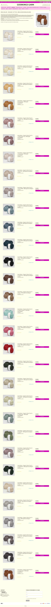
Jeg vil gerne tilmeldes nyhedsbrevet (31, 598)
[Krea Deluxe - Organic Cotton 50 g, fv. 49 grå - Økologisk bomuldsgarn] (9, 524)
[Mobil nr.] (34, 596)
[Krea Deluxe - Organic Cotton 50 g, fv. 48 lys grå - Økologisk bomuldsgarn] (9, 507)
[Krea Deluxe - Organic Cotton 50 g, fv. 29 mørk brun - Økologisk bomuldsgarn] (9, 281)
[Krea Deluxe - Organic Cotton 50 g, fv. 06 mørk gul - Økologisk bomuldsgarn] (9, 90)
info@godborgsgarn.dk (6, 595)
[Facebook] (1, 603)
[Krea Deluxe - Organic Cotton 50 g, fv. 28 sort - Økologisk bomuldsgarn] (9, 264)
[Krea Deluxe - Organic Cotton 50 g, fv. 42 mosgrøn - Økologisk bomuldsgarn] (9, 437)
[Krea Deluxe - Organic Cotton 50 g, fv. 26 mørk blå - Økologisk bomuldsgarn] (9, 229)
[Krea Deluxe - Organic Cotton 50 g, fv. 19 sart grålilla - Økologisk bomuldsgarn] (9, 194)
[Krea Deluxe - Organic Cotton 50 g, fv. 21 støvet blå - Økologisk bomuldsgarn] (9, 212)
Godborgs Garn (25, 5)
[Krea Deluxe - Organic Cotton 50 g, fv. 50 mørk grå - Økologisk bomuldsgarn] (9, 542)
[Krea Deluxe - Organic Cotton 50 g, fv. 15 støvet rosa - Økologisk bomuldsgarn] (9, 125)
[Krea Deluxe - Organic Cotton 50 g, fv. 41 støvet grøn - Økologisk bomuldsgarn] (9, 420)
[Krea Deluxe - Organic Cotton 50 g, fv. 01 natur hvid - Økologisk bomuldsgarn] (9, 38)
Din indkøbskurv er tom (46, 4)
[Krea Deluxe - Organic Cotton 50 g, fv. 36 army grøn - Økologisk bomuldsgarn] (9, 368)
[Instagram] (2, 603)
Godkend (27, 600)
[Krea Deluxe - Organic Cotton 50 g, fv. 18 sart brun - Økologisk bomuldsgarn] (9, 177)
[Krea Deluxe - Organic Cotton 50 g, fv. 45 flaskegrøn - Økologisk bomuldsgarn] (9, 472)
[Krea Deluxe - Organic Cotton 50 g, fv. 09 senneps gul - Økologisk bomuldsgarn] (9, 107)
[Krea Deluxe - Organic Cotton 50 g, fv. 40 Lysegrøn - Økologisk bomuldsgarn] (9, 403)
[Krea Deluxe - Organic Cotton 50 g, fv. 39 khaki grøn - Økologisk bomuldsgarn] (9, 385)
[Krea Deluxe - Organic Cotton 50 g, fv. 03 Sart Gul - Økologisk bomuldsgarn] (9, 73)
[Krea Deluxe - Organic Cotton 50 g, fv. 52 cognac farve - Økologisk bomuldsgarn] (9, 576)
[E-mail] (34, 594)
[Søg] (4, 4)
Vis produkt (42, 34)
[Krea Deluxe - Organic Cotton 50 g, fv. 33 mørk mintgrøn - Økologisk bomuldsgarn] (9, 316)
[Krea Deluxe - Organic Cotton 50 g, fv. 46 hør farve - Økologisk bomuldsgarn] (9, 490)
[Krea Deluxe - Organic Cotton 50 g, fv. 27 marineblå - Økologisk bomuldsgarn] (9, 246)
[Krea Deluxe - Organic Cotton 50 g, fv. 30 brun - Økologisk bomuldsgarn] (9, 299)
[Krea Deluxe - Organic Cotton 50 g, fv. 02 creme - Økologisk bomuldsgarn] (9, 55)
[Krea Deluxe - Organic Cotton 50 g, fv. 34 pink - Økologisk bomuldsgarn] (9, 333)
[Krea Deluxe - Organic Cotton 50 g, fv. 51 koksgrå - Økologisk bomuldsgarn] (9, 559)
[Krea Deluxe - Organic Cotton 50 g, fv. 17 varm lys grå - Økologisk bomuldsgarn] (9, 160)
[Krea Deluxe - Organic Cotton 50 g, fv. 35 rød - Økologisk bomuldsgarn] (9, 351)
